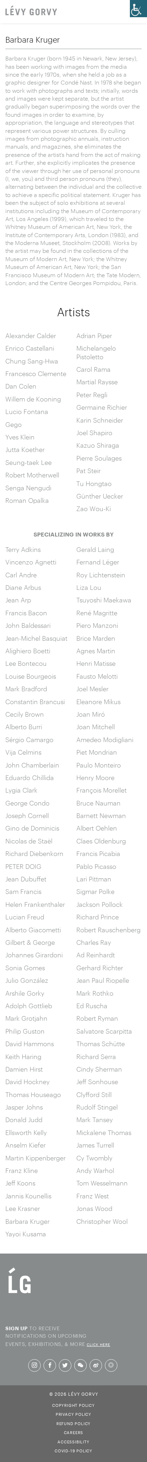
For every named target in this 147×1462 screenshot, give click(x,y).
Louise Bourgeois (30, 676)
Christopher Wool (102, 1221)
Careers (73, 1432)
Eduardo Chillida (29, 778)
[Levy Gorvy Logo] (19, 1292)
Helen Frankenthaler (35, 904)
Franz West (92, 1196)
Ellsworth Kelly (26, 1132)
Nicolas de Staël (28, 841)
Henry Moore (95, 778)
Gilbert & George (30, 942)
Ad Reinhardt (95, 955)
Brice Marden (95, 638)
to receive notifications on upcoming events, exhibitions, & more (57, 1335)
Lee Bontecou (26, 663)
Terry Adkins (23, 549)
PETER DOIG (23, 866)
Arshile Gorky (24, 993)
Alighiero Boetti (27, 651)
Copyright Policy (73, 1404)
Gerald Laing (95, 549)
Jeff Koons (20, 1183)
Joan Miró (90, 714)
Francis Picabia (98, 853)
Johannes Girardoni (34, 955)
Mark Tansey (94, 1120)
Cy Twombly (94, 1158)
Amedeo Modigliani (104, 740)
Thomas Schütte (100, 1044)
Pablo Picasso (96, 866)
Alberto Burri (23, 727)
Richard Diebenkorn (34, 853)
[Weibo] (95, 1365)
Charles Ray (93, 942)
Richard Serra (96, 1057)
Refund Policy (73, 1423)
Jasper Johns (24, 1107)
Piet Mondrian (96, 752)
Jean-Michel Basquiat (36, 638)
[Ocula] (111, 1365)
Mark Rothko (94, 993)
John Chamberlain (32, 765)
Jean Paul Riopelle (102, 980)
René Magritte (96, 613)
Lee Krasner (22, 1208)
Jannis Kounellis (28, 1196)
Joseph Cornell (27, 815)
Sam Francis (23, 891)
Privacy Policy (73, 1413)
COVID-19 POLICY (73, 1450)
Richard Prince (97, 917)
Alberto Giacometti (33, 930)
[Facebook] (49, 1365)
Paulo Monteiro (98, 765)
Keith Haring (23, 1057)
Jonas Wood (94, 1208)
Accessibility (73, 1441)
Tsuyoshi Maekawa (103, 600)
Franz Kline (21, 1170)
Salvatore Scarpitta (104, 1031)
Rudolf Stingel (97, 1107)
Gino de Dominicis (32, 828)
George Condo (27, 803)
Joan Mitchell (95, 727)
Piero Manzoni (97, 625)
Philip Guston (25, 1031)
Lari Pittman (93, 879)
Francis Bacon (26, 613)
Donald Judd (23, 1120)
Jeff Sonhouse (97, 1082)
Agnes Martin (95, 651)
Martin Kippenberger (35, 1158)
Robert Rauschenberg (108, 930)
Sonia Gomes (25, 968)
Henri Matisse (96, 663)
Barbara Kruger (27, 1221)
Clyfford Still (94, 1094)
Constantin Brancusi (35, 702)
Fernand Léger (97, 562)
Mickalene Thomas (103, 1132)
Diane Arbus (23, 587)
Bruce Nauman (98, 803)
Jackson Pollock (99, 904)
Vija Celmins (23, 752)
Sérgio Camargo (29, 740)
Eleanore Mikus (98, 702)
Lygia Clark (21, 790)
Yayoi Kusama (25, 1234)
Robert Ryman (97, 1018)
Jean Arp (18, 600)
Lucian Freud (24, 917)
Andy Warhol (95, 1170)
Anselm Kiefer (25, 1145)
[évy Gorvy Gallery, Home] (31, 11)
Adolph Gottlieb (28, 1006)
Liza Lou (88, 587)
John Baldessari (28, 625)
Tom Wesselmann (102, 1183)
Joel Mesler (92, 689)
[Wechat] (80, 1365)
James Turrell (95, 1145)
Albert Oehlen (96, 828)
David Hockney (27, 1082)
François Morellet (101, 790)
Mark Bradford (26, 689)
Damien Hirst (24, 1069)
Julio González (26, 980)
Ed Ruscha (91, 1006)
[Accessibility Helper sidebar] (138, 8)
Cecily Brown (24, 714)
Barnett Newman (101, 815)
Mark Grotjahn (26, 1018)
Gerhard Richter (99, 968)
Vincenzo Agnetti (30, 562)
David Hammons (29, 1044)
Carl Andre (21, 575)
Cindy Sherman (99, 1069)
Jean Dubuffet (25, 879)
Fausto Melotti (97, 676)
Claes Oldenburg (101, 841)
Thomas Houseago (33, 1094)
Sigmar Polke (95, 891)
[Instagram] (34, 1365)
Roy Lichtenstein (100, 575)
